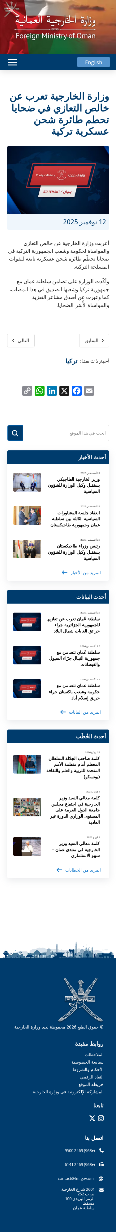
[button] (12, 62)
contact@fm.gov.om (76, 1178)
